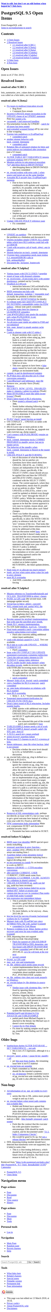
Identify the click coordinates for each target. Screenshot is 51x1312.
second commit (19, 957)
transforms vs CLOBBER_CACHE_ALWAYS (28, 878)
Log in (10, 1232)
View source (12, 1200)
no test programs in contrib (19, 862)
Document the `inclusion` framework (23, 262)
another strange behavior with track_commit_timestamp (20, 140)
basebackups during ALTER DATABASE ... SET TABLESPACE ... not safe (27, 1046)
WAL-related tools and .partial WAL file (24, 606)
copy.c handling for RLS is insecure (23, 683)
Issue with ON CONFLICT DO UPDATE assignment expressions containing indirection (27, 653)
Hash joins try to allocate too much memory (26, 570)
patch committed (19, 678)
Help (9, 1251)
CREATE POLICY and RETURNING (24, 455)
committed (22, 650)
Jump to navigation (9, 28)
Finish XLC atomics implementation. (23, 624)
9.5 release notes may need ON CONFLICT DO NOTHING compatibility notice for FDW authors (27, 304)
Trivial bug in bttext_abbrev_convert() (24, 604)
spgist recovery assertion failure (21, 736)
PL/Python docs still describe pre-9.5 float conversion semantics (25, 377)
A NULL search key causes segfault (23, 734)
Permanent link (13, 1283)
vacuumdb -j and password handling (23, 121)
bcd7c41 (33, 627)
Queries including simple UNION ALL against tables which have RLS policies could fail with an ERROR (28, 242)
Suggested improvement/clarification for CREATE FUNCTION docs (24, 699)
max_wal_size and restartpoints (21, 962)
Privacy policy (13, 1303)
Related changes (14, 1276)
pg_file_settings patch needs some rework (25, 964)
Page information (14, 1286)
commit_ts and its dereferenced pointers (24, 373)
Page (9, 1192)
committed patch (19, 136)
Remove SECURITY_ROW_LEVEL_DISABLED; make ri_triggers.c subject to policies (26, 388)
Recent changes (14, 1248)
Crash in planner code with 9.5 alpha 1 (24, 332)
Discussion (12, 1195)
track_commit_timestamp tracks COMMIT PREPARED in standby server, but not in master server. (26, 442)
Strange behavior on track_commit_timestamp (27, 252)
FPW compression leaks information (23, 823)
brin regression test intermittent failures (24, 898)
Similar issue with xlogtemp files (27, 987)
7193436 (42, 627)
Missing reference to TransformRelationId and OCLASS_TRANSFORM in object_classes (27, 594)
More (9, 1219)
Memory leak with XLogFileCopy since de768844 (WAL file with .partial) (25, 922)
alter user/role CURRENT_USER (22, 872)
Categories (6, 1167)
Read (9, 1197)
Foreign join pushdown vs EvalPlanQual (25, 134)
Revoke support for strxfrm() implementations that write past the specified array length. (27, 620)
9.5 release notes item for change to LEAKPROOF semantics (22, 310)
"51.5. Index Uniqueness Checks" (30, 1133)
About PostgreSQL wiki (17, 1306)
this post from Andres (25, 1061)
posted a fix (20, 119)
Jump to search (24, 28)
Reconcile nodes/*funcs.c (18, 319)
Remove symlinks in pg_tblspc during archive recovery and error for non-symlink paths (27, 930)
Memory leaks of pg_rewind (19, 680)
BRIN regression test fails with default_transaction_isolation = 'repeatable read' (28, 292)
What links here (14, 1273)
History (10, 1202)
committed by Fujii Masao (24, 926)
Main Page (11, 1243)
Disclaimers (12, 1308)
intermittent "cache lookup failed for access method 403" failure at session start (26, 889)
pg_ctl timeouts (19, 1074)
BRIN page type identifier (18, 842)
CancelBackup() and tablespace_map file (25, 381)
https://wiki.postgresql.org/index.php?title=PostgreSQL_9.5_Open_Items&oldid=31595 (25, 1163)
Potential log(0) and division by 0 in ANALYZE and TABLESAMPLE (23, 1014)
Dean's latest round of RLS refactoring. (24, 399)
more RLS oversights (16, 577)
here (38, 531)
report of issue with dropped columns (23, 276)
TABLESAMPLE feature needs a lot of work (27, 726)
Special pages (13, 1278)
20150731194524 (28, 299)
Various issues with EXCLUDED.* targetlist (27, 273)
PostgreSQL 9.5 (14, 1172)
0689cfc (24, 627)
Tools (9, 1221)
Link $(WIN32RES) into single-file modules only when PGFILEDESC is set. (27, 315)
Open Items (12, 1174)
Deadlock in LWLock (16, 284)
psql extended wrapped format (20, 129)
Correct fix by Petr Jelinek (24, 1026)
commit (28, 895)
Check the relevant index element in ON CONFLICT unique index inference (25, 658)
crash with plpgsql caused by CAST (23, 639)
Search (5, 1256)
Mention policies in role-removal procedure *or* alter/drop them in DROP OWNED (26, 163)
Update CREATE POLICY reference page (26, 221)
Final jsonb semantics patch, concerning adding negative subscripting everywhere (28, 630)
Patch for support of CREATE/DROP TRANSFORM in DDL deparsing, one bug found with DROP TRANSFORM (30, 944)
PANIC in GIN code (16, 599)
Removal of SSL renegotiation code (23, 813)
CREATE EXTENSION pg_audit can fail (26, 883)
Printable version (14, 1281)
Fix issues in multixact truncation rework (25, 106)
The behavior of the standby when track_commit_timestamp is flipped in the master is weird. (28, 450)
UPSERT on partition (16, 234)
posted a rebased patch (28, 401)
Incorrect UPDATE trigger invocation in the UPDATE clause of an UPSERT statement (26, 115)
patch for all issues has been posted (28, 125)
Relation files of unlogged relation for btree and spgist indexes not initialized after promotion (28, 148)
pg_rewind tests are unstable (19, 1066)
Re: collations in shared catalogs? (21, 880)
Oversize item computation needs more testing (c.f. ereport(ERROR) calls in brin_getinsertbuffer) (27, 257)
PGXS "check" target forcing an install (24, 419)
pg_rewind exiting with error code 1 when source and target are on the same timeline (25, 173)
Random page (13, 1246)
